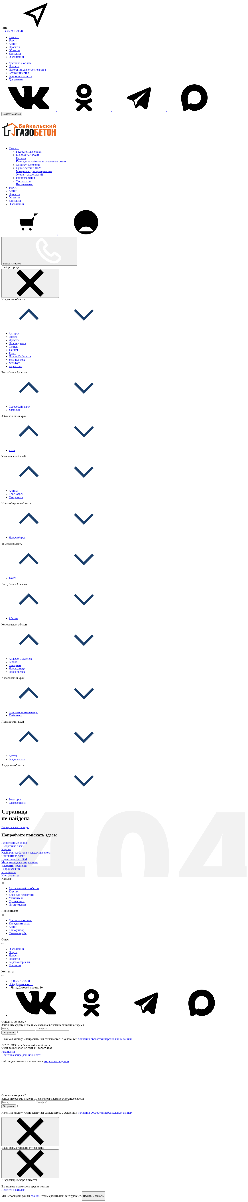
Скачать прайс (18, 933)
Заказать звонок (12, 114)
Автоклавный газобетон (24, 888)
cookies (35, 1195)
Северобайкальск (19, 406)
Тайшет (13, 349)
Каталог (14, 37)
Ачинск (13, 490)
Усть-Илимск (17, 359)
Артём (13, 755)
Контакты (15, 53)
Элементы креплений (29, 174)
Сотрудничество (19, 72)
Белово (13, 661)
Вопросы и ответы (20, 76)
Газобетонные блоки (29, 151)
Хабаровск (15, 715)
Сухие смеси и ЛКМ (28, 168)
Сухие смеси (17, 901)
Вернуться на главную (15, 827)
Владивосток (17, 759)
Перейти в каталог (13, 1189)
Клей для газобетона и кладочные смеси (41, 161)
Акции (13, 43)
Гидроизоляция (25, 177)
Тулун (12, 353)
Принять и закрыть (93, 1196)
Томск (12, 577)
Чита (12, 450)
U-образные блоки (27, 154)
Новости (14, 66)
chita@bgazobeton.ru (21, 984)
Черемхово (15, 366)
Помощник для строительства (27, 69)
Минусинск (16, 497)
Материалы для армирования (34, 171)
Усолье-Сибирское (20, 356)
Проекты (14, 47)
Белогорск (15, 799)
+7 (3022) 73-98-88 (12, 31)
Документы (16, 79)
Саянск (13, 346)
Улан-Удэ (14, 409)
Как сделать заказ (19, 923)
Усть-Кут (14, 362)
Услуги (13, 40)
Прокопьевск (17, 671)
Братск (13, 336)
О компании (16, 56)
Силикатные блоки (28, 164)
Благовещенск (17, 802)
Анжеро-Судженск (20, 658)
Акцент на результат (56, 1061)
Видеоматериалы (19, 962)
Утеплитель (23, 181)
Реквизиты (8, 1051)
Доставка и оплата (20, 63)
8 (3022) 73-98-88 (19, 980)
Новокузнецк (17, 668)
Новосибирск (17, 537)
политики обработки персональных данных (105, 1038)
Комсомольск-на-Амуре (23, 712)
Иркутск (14, 340)
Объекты (14, 50)
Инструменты (24, 184)
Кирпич (21, 158)
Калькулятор (16, 930)
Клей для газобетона (21, 894)
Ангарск (14, 333)
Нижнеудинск (17, 343)
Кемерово (15, 665)
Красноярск (16, 493)
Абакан (13, 618)
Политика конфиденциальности (21, 1055)
